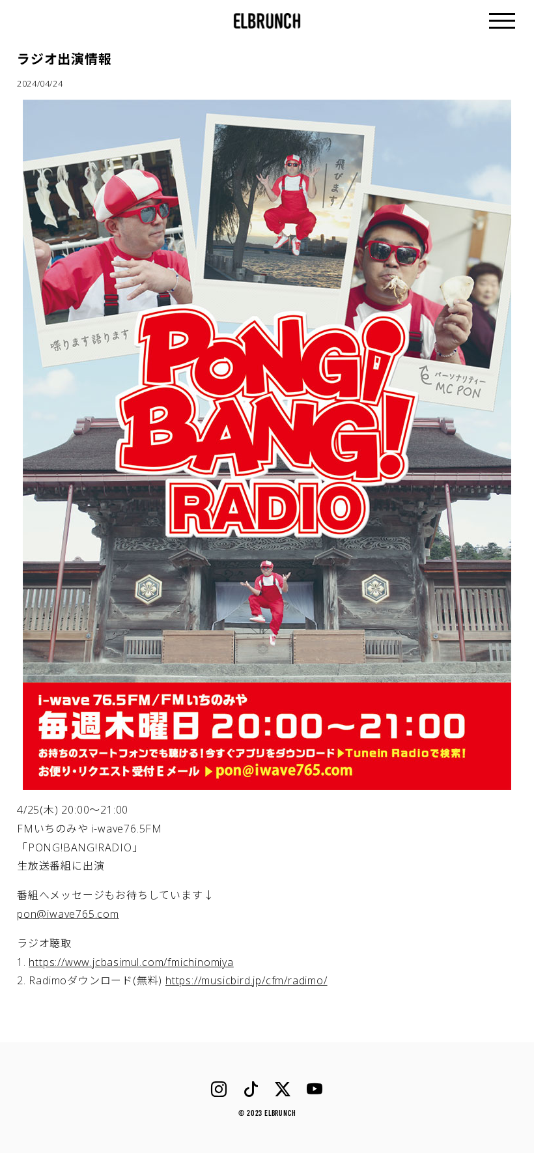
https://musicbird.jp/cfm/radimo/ (246, 980)
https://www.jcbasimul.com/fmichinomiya (131, 962)
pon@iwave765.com (68, 914)
